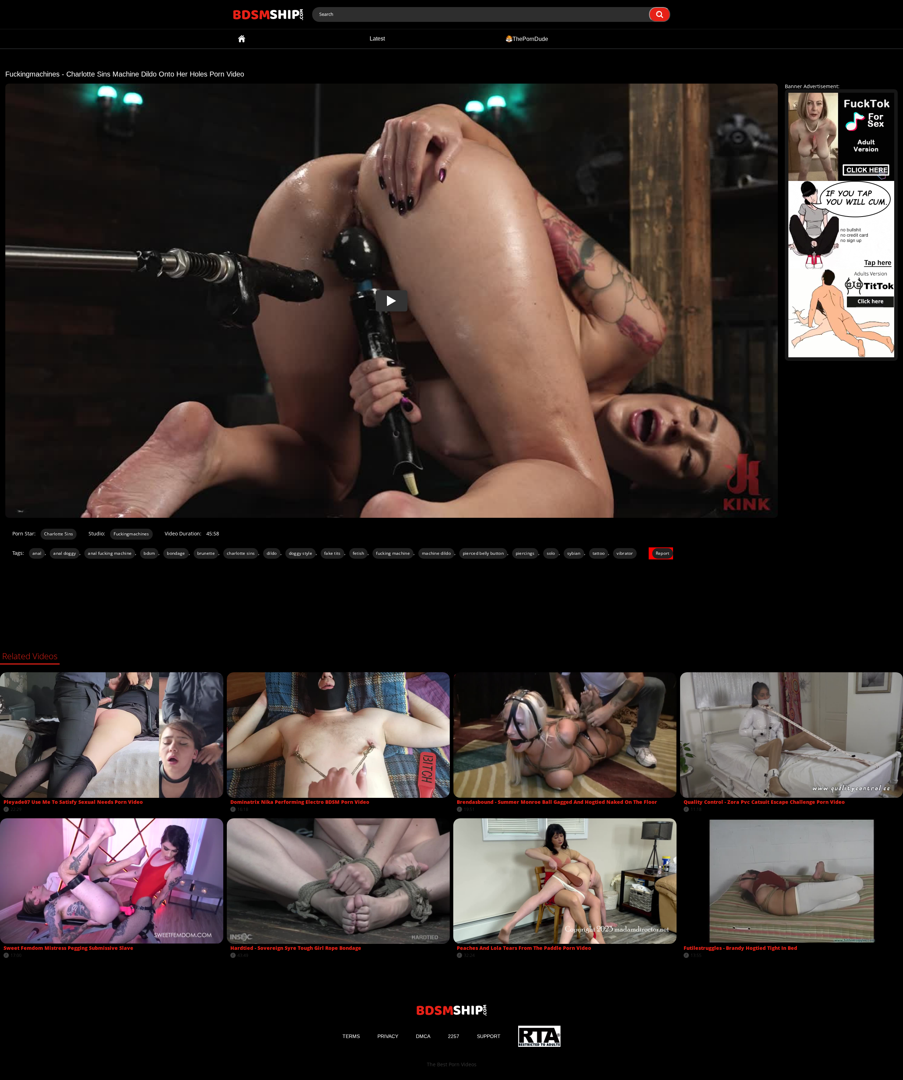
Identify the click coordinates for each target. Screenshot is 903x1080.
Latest (377, 39)
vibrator (625, 553)
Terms (351, 1036)
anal (36, 553)
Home (241, 38)
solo (551, 553)
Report (662, 553)
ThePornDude (530, 39)
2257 (453, 1036)
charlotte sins (241, 553)
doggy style (300, 553)
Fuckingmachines (131, 534)
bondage (176, 553)
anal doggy (64, 553)
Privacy (387, 1036)
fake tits (332, 553)
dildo (272, 553)
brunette (206, 553)
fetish (358, 553)
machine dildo (436, 553)
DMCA (423, 1036)
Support (489, 1036)
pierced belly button (483, 553)
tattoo (599, 553)
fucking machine (393, 553)
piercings (525, 553)
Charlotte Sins (58, 534)
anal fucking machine (110, 553)
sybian (574, 553)
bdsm (149, 553)
